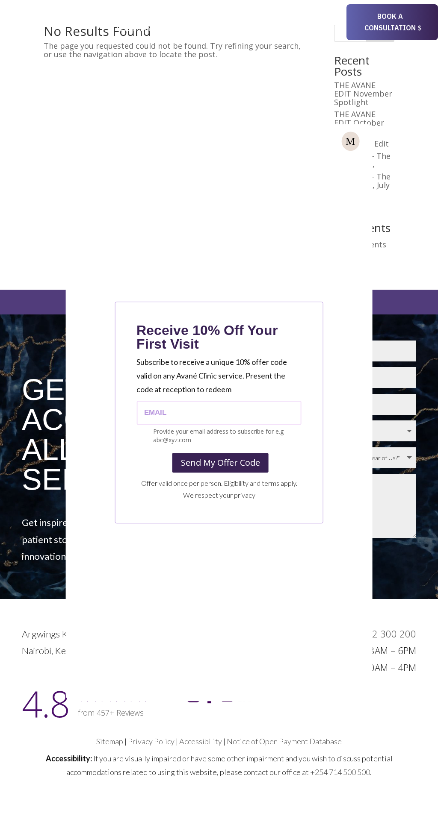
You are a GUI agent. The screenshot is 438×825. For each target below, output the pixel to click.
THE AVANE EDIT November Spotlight (363, 93)
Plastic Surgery (240, 16)
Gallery (174, 29)
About (290, 16)
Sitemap (109, 741)
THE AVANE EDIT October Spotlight (359, 122)
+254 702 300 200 (376, 633)
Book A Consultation (390, 22)
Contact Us (211, 29)
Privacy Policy (151, 741)
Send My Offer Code (220, 462)
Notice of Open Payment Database (284, 741)
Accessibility (200, 741)
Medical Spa (182, 16)
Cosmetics (130, 16)
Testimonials (135, 29)
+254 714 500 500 (340, 772)
